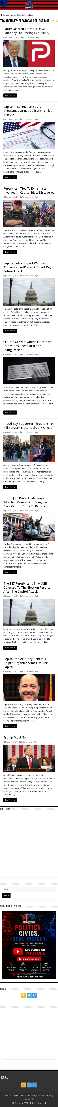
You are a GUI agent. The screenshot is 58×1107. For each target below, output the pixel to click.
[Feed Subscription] (57, 21)
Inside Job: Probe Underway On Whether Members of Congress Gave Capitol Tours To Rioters (25, 502)
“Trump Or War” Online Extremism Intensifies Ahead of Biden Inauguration (27, 346)
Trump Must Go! (14, 737)
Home (5, 15)
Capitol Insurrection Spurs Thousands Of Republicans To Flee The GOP (27, 111)
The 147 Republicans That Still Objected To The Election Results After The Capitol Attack (26, 587)
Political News (28, 37)
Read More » (10, 95)
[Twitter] (29, 995)
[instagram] (34, 995)
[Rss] (23, 995)
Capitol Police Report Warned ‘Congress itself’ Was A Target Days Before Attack (28, 267)
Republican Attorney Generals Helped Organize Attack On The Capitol (25, 663)
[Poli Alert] (29, 5)
